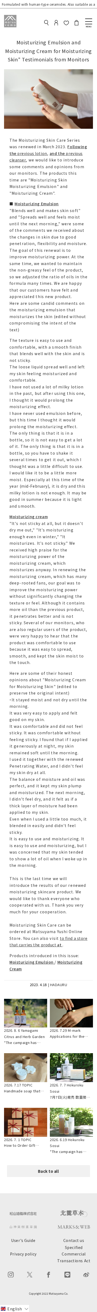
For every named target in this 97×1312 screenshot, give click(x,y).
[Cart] (76, 23)
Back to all (48, 1171)
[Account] (56, 23)
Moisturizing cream (28, 516)
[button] (14, 1308)
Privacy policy (23, 1254)
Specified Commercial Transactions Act (73, 1254)
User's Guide (23, 1240)
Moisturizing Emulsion (37, 203)
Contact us (73, 1240)
